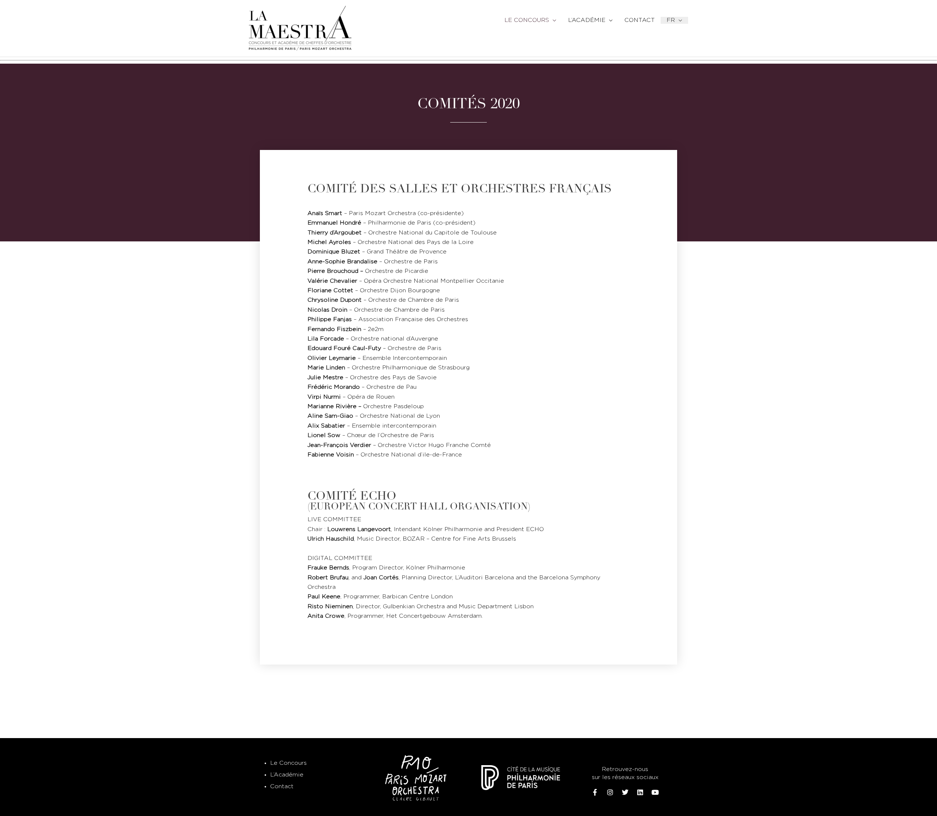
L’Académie (286, 775)
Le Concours (288, 763)
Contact (282, 786)
